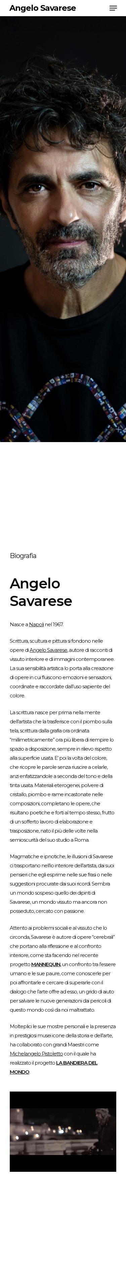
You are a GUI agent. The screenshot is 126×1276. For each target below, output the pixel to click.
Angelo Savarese (42, 8)
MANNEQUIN (45, 964)
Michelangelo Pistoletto (36, 1053)
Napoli (36, 624)
